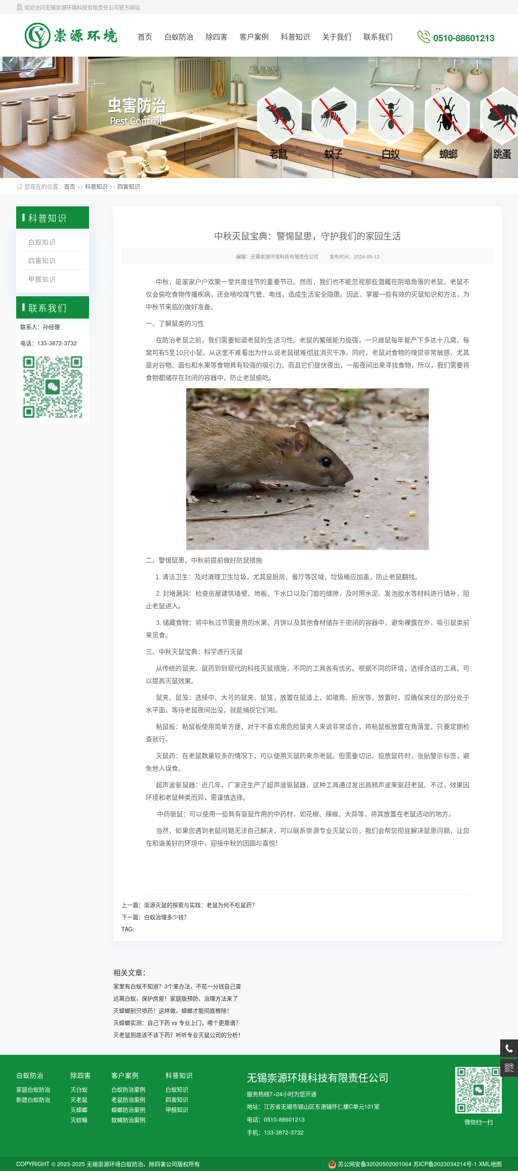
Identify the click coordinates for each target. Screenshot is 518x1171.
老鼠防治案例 (128, 1099)
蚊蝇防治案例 (128, 1120)
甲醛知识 (42, 279)
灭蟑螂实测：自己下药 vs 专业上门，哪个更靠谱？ (177, 1022)
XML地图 (490, 1164)
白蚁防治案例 (128, 1089)
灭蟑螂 (78, 1109)
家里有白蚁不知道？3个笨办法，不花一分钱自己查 (177, 986)
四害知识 (128, 186)
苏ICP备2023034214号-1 (445, 1164)
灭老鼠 (78, 1099)
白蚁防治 (178, 36)
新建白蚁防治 (33, 1099)
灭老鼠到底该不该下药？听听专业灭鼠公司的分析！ (178, 1035)
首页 (145, 36)
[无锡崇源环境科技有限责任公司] (70, 34)
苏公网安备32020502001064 (375, 1164)
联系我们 (378, 36)
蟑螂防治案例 (128, 1109)
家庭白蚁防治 (33, 1089)
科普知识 (295, 36)
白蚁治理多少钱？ (166, 917)
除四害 (216, 36)
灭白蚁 (78, 1089)
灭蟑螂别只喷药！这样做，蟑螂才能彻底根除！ (172, 1010)
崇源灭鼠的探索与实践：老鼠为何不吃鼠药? (199, 905)
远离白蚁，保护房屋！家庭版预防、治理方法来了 (175, 998)
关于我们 (336, 36)
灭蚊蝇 (78, 1120)
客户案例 (254, 36)
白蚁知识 (42, 242)
